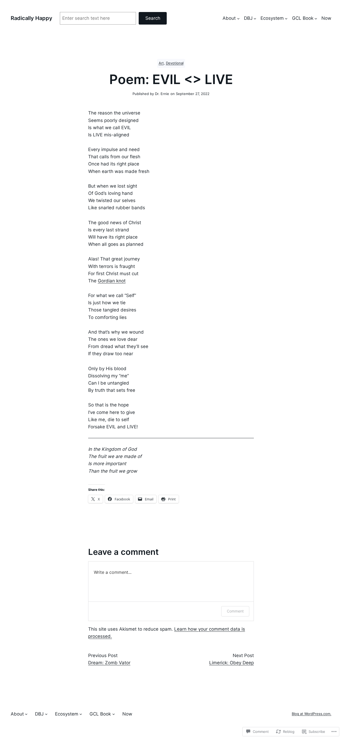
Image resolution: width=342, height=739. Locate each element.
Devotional (175, 63)
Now (326, 18)
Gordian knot (112, 280)
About (229, 18)
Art (161, 63)
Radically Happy (31, 18)
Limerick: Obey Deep (231, 662)
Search (152, 18)
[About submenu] (238, 18)
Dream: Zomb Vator (109, 662)
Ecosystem (272, 18)
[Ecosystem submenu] (286, 18)
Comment (235, 611)
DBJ (248, 18)
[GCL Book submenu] (315, 18)
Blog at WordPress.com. (311, 714)
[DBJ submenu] (255, 18)
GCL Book (302, 18)
